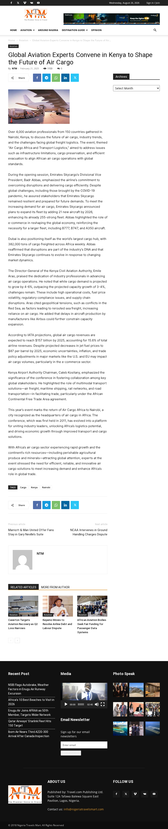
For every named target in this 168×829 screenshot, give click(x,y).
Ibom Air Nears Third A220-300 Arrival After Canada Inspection (28, 734)
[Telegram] (46, 78)
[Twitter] (18, 3)
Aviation (26, 30)
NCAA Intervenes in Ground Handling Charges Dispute (88, 532)
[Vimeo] (25, 3)
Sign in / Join (153, 2)
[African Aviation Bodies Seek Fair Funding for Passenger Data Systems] (92, 606)
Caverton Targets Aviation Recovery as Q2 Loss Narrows (22, 624)
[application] (84, 695)
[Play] (66, 704)
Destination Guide (73, 30)
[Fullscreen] (103, 704)
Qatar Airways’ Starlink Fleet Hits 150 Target (29, 723)
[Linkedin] (65, 78)
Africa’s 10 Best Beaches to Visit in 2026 (31, 702)
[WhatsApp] (56, 78)
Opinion (96, 30)
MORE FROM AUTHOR (55, 587)
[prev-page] (10, 640)
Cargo (23, 487)
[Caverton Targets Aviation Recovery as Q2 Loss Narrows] (23, 606)
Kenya (34, 487)
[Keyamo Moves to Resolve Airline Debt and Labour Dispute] (58, 606)
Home (13, 30)
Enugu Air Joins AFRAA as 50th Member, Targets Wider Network (29, 712)
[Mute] (97, 704)
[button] (155, 30)
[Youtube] (38, 3)
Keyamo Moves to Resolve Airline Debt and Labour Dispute (57, 624)
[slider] (81, 704)
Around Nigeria (48, 30)
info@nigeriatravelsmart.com (84, 809)
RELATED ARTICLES (23, 587)
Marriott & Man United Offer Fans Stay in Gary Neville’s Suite (31, 532)
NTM (14, 68)
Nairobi (46, 487)
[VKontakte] (31, 3)
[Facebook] (11, 3)
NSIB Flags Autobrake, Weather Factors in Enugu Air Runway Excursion (28, 689)
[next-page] (17, 640)
